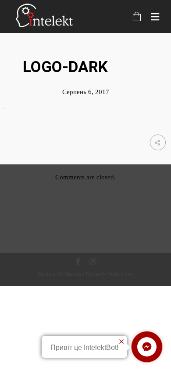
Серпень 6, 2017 (85, 91)
